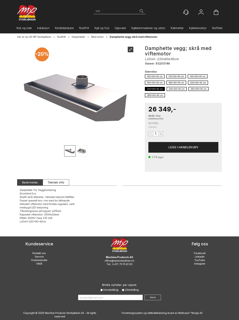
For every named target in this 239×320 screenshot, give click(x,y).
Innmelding (110, 289)
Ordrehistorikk (39, 260)
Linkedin (200, 256)
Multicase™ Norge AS (190, 312)
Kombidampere (64, 28)
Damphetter (78, 36)
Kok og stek (24, 28)
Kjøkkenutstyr (198, 28)
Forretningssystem (132, 312)
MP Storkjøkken (42, 36)
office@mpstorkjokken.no (119, 260)
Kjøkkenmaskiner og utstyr (148, 28)
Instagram (199, 263)
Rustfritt (84, 28)
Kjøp (183, 147)
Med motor (97, 36)
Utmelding (132, 289)
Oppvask (120, 28)
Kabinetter (177, 28)
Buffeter (217, 28)
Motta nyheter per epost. (119, 285)
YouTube (200, 260)
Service (39, 256)
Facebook (200, 253)
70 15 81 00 (125, 264)
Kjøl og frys (101, 28)
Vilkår (39, 263)
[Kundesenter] (186, 12)
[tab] (30, 182)
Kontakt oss (39, 253)
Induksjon (43, 28)
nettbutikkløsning (157, 312)
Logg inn (201, 12)
